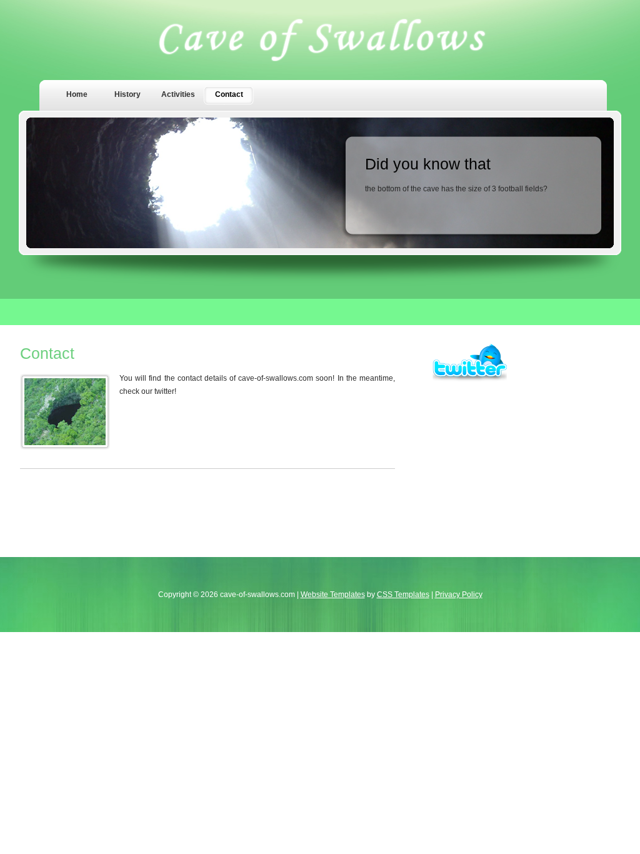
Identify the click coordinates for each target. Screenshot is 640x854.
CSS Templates (403, 594)
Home (77, 94)
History (127, 94)
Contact (229, 94)
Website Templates (333, 594)
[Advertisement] (526, 460)
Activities (178, 94)
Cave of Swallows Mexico (320, 40)
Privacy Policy (458, 594)
